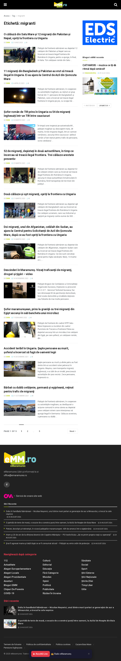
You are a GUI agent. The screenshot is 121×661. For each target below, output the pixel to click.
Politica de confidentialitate (38, 644)
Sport (84, 569)
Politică (47, 585)
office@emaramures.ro (15, 475)
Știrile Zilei (87, 581)
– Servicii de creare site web (27, 496)
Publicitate (48, 589)
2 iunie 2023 (18, 42)
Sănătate (86, 560)
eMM (8, 42)
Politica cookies (63, 644)
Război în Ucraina (52, 593)
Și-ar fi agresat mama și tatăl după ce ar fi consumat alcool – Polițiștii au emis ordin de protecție (47, 543)
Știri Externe (87, 573)
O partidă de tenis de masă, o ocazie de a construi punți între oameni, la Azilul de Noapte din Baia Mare (51, 523)
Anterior (90, 106)
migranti (21, 16)
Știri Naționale (88, 577)
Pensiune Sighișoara (13, 648)
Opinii (46, 581)
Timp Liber (87, 585)
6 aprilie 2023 (18, 83)
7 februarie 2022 (20, 317)
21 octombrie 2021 (21, 396)
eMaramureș (90, 73)
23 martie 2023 (19, 163)
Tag (13, 16)
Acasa (6, 16)
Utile (83, 589)
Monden (47, 577)
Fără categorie (50, 573)
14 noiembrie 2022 (20, 278)
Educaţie (47, 569)
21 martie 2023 (19, 198)
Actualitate (9, 564)
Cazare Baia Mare (83, 644)
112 (6, 560)
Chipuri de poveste (14, 589)
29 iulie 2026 (104, 73)
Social (84, 564)
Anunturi (8, 581)
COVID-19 (9, 593)
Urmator (104, 106)
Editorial (47, 564)
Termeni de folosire (12, 644)
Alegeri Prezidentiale (15, 577)
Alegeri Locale (11, 573)
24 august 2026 (14, 517)
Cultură (46, 560)
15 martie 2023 (19, 239)
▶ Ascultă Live (40, 654)
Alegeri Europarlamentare (17, 569)
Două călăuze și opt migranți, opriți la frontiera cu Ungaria (40, 194)
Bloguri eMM (10, 585)
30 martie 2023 (19, 120)
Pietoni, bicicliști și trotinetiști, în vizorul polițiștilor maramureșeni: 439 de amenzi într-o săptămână (48, 529)
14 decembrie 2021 (21, 357)
